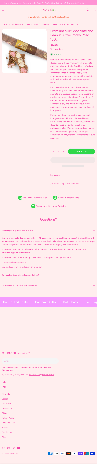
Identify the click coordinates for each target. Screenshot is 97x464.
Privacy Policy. (48, 374)
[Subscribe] (55, 361)
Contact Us (7, 408)
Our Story (6, 403)
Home (4, 24)
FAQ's (12, 267)
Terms (5, 427)
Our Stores (7, 432)
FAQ (4, 387)
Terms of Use (34, 374)
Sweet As (13, 453)
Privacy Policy (8, 422)
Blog (4, 437)
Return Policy (8, 418)
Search (5, 398)
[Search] (88, 9)
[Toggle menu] (2, 9)
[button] (72, 160)
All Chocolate (17, 24)
